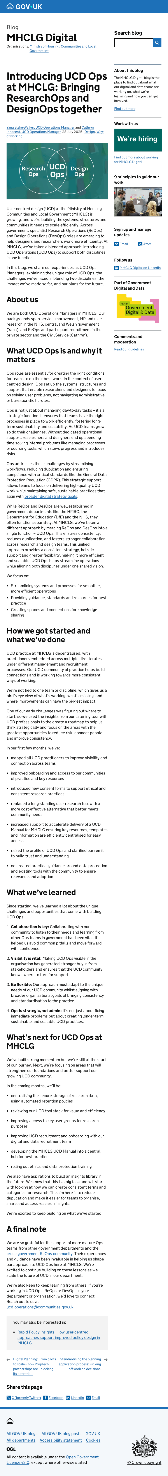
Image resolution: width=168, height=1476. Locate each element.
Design (89, 132)
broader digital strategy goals (50, 496)
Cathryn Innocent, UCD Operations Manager (50, 129)
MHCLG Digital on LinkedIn (140, 268)
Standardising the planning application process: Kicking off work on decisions (80, 1364)
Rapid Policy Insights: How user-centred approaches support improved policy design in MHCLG (59, 1337)
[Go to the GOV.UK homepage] (24, 7)
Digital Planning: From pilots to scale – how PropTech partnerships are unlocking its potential (34, 1366)
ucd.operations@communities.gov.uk (40, 1307)
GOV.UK (93, 1433)
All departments (21, 1440)
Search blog (128, 33)
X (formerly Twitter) (26, 1398)
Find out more (124, 109)
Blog (13, 27)
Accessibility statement (61, 1440)
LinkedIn (77, 1398)
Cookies (93, 1440)
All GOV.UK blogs (22, 1433)
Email (96, 1398)
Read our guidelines (129, 349)
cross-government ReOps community (40, 1253)
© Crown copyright (144, 1462)
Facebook (56, 1398)
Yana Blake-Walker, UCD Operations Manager (41, 127)
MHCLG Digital (42, 37)
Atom (147, 244)
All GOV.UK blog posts (61, 1433)
